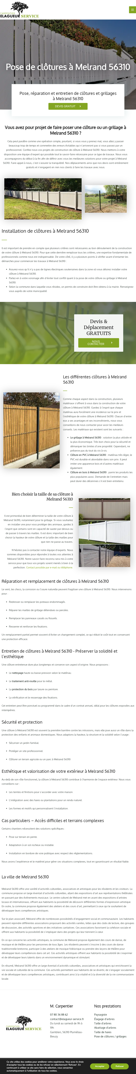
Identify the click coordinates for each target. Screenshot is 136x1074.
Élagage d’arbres (104, 1019)
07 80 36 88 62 (59, 1014)
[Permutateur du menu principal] (132, 9)
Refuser (120, 1066)
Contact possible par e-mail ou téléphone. (49, 567)
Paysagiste (100, 1014)
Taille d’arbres (102, 1023)
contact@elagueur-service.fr (67, 1019)
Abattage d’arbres (105, 1027)
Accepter (99, 1066)
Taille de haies (102, 1032)
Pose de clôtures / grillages (110, 1036)
